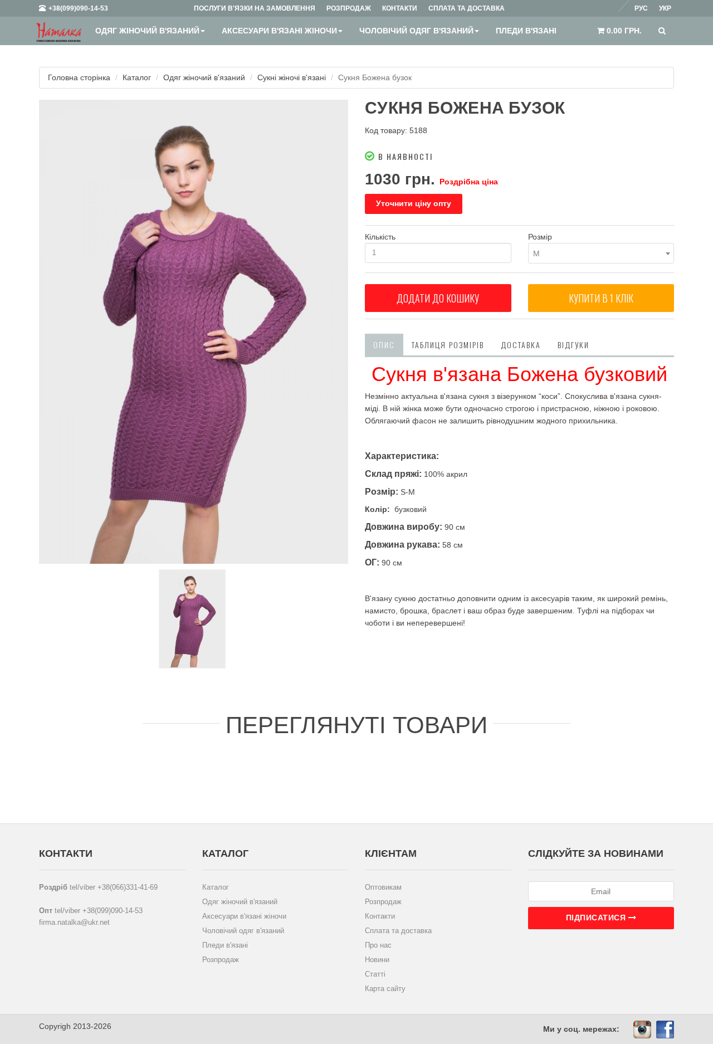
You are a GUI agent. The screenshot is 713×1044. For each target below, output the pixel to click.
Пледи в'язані (526, 30)
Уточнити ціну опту (413, 203)
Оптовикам (383, 887)
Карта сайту (385, 988)
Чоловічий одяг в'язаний (416, 30)
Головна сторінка (79, 77)
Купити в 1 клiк (601, 298)
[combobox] (601, 253)
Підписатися (597, 917)
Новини (377, 959)
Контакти (380, 916)
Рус (641, 8)
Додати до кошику (438, 298)
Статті (375, 974)
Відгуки (573, 344)
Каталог (137, 77)
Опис (384, 344)
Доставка (521, 344)
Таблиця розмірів (448, 344)
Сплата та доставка (398, 930)
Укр (665, 8)
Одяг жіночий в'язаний (147, 30)
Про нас (378, 945)
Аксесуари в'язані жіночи (279, 30)
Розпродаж (220, 959)
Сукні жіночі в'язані (291, 77)
